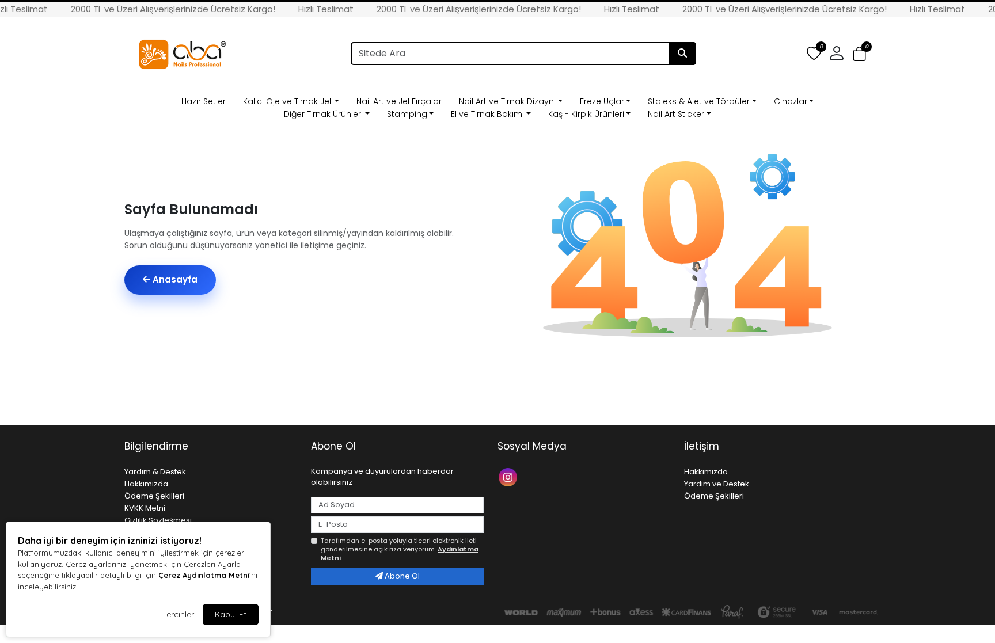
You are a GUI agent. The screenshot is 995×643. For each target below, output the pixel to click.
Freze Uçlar (602, 101)
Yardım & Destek (155, 471)
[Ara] (682, 53)
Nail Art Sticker (676, 114)
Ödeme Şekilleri (154, 495)
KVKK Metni (144, 508)
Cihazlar (790, 101)
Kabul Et (230, 614)
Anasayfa (174, 279)
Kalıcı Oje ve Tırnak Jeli (288, 101)
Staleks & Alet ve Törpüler (699, 101)
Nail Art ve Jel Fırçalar (399, 101)
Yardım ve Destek (716, 483)
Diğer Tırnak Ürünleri (323, 114)
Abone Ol (401, 575)
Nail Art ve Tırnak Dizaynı (507, 101)
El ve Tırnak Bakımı (487, 114)
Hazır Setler (203, 101)
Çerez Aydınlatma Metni (203, 575)
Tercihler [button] (178, 614)
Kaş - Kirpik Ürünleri (586, 114)
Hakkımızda (146, 483)
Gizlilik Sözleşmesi (158, 520)
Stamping (407, 114)
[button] (859, 54)
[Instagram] (509, 476)
